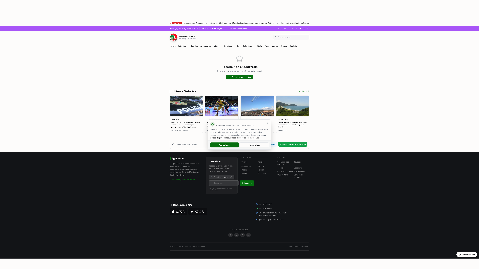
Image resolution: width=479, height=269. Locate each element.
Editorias (182, 46)
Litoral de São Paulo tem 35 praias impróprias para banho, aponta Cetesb (224, 23)
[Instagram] (285, 28)
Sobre (244, 162)
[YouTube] (304, 28)
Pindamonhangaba (285, 171)
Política (261, 170)
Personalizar (254, 145)
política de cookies (238, 138)
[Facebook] (281, 28)
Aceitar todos (224, 145)
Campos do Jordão (298, 176)
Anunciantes (205, 46)
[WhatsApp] (289, 28)
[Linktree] (307, 28)
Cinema (284, 46)
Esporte (261, 166)
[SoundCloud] (300, 28)
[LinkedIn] (248, 235)
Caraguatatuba (283, 175)
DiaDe (259, 46)
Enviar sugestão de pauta (183, 180)
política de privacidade (219, 138)
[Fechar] (267, 123)
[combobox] (221, 177)
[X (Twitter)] (292, 28)
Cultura (244, 170)
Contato (293, 46)
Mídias (217, 46)
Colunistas (247, 46)
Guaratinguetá (299, 171)
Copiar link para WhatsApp (294, 144)
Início (173, 46)
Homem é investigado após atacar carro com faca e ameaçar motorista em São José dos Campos (306, 23)
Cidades (194, 46)
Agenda (275, 46)
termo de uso (253, 138)
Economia (262, 173)
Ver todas (303, 91)
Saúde (244, 173)
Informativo (246, 166)
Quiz (238, 46)
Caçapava (298, 168)
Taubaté (297, 162)
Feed (267, 46)
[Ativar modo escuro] (277, 28)
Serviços (228, 46)
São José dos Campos (283, 163)
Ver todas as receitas (241, 77)
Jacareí (280, 168)
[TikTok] (296, 28)
